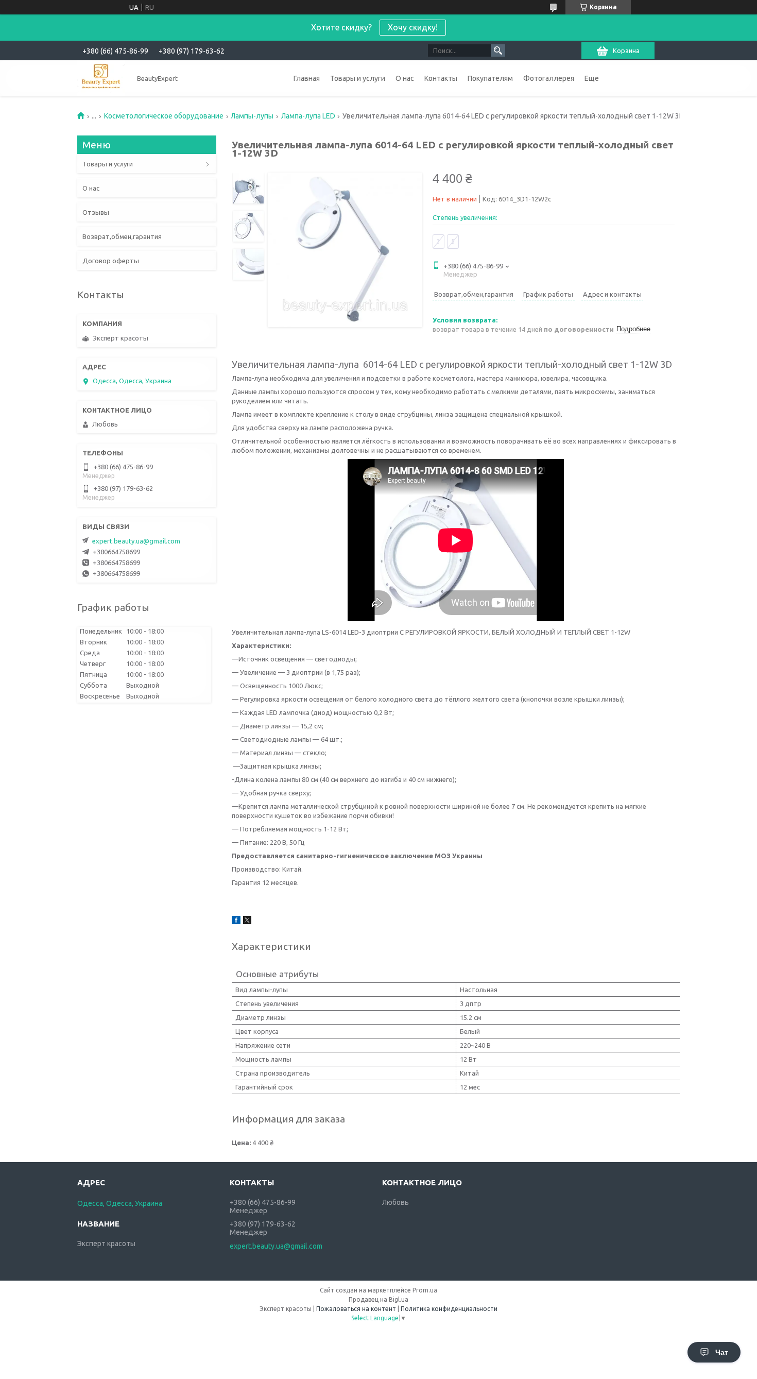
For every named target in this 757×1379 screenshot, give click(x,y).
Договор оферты (110, 260)
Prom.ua (424, 1290)
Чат (721, 1352)
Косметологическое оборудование (163, 116)
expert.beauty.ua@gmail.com (136, 540)
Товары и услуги (357, 78)
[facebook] (236, 921)
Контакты (440, 78)
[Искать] (498, 50)
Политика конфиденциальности (449, 1308)
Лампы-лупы (252, 116)
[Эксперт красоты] (101, 78)
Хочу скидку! (413, 27)
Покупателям (490, 78)
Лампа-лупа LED (308, 116)
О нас (404, 78)
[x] (247, 921)
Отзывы (95, 212)
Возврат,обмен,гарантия (122, 236)
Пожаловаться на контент (356, 1308)
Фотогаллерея (548, 78)
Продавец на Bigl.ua (378, 1299)
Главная (307, 78)
